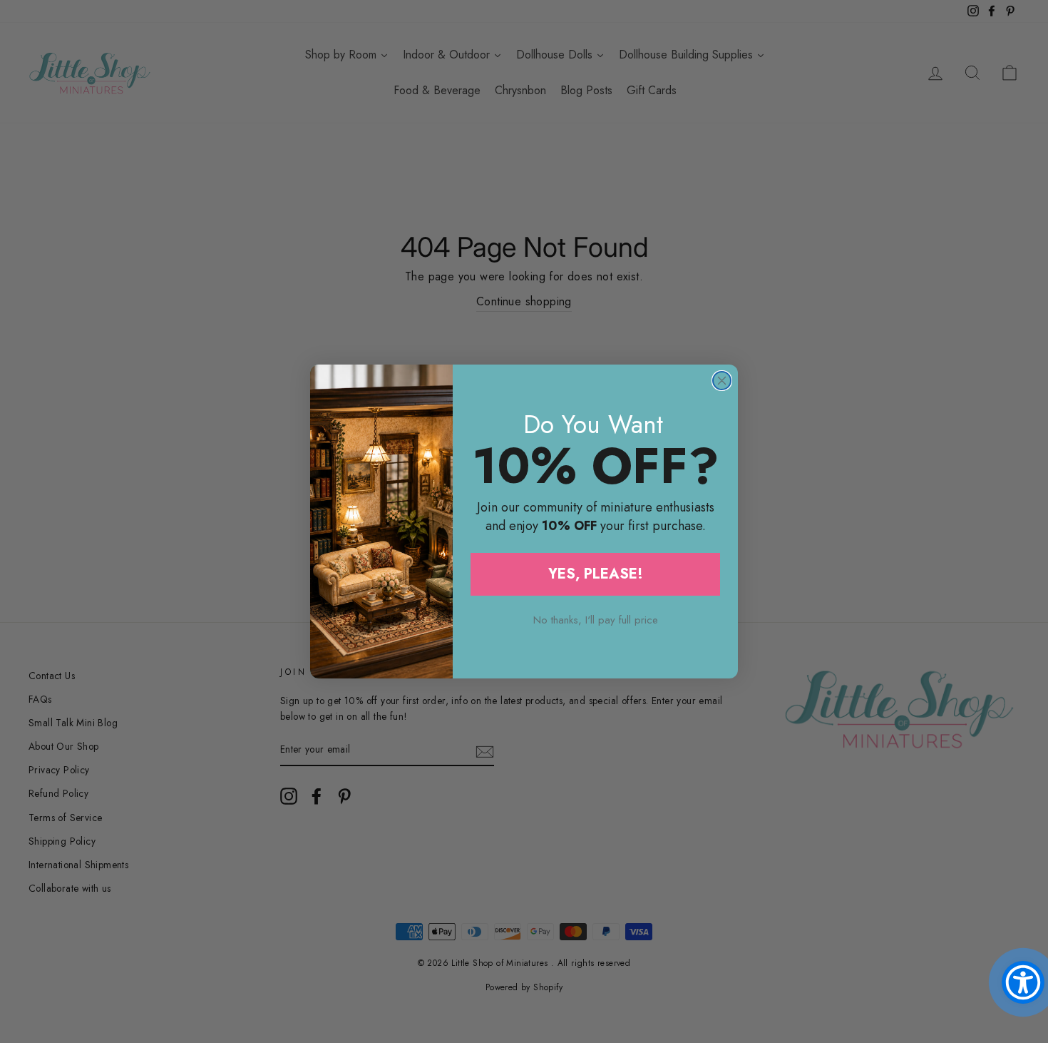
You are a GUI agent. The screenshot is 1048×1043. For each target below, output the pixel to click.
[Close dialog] (722, 381)
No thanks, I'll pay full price (595, 620)
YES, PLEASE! (595, 574)
